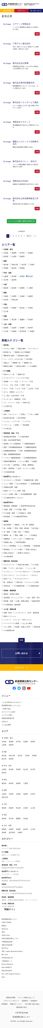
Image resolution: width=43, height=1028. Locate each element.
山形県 (14, 256)
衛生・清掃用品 (9, 468)
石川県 (6, 280)
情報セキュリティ (16, 1004)
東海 (5, 779)
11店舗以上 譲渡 (24, 513)
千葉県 (32, 265)
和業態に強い (8, 542)
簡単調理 (37, 546)
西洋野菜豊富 (21, 542)
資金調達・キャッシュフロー (14, 597)
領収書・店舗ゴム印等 (22, 627)
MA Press (5, 948)
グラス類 (7, 465)
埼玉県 (24, 265)
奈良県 (6, 300)
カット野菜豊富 (25, 546)
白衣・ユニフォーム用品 (26, 468)
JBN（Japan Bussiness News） (13, 951)
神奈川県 (15, 265)
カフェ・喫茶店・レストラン (14, 392)
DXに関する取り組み (32, 1004)
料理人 (23, 414)
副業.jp (4, 926)
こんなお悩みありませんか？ (12, 702)
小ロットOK (17, 539)
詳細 (37, 34)
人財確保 (7, 411)
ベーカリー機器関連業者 (12, 458)
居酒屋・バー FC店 (11, 381)
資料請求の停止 (21, 1007)
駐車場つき (7, 352)
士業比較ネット (7, 961)
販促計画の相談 (23, 565)
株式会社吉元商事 (21, 63)
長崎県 (22, 328)
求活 (3, 932)
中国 (5, 304)
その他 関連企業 (10, 609)
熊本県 (30, 328)
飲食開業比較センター (9, 919)
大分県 (6, 331)
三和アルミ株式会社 (22, 43)
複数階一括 (16, 363)
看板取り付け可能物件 (22, 352)
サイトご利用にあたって (26, 997)
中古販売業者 (24, 437)
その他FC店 (8, 406)
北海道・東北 (8, 249)
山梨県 (6, 276)
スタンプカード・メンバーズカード (16, 575)
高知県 (30, 319)
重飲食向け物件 (9, 356)
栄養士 (17, 425)
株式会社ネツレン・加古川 (24, 161)
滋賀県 (30, 296)
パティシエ (7, 425)
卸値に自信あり (9, 553)
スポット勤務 (33, 414)
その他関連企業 (9, 630)
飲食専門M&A (8, 502)
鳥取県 (6, 308)
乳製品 (27, 532)
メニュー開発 (8, 484)
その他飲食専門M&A (20, 516)
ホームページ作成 (32, 582)
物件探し (7, 345)
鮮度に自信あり (31, 549)
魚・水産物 (7, 528)
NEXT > (29, 236)
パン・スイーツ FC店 (12, 403)
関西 (5, 293)
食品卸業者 (7, 525)
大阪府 (6, 296)
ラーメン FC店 (27, 381)
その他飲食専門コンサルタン (14, 498)
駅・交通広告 (8, 582)
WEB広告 (7, 586)
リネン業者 (7, 627)
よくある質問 (6, 725)
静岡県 (22, 288)
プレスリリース (9, 565)
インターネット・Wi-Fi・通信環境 (27, 613)
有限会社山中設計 (21, 181)
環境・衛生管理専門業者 (12, 440)
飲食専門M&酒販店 (16, 887)
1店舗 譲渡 (8, 509)
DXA (3, 977)
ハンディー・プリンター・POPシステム (18, 620)
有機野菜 (7, 539)
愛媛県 (22, 319)
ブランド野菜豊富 (10, 546)
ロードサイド (33, 348)
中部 (5, 284)
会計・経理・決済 (33, 597)
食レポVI (5, 954)
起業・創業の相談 (22, 601)
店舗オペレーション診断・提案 (14, 491)
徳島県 (6, 319)
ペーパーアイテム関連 (11, 623)
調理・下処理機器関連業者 (13, 447)
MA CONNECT (7, 967)
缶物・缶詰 (17, 532)
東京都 (6, 265)
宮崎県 (14, 331)
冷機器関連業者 (29, 444)
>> (35, 236)
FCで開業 (7, 371)
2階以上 (6, 363)
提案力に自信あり (24, 553)
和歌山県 (15, 300)
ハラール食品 (18, 549)
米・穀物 (7, 532)
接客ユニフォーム (10, 616)
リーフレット (8, 572)
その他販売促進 (33, 586)
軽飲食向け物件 (23, 356)
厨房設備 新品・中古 (11, 433)
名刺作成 (37, 627)
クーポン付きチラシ (23, 572)
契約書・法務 (8, 601)
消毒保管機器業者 (10, 461)
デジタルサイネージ (22, 579)
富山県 (30, 276)
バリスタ (27, 421)
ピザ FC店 (21, 388)
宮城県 (30, 253)
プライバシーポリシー (11, 1001)
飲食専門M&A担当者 (28, 506)
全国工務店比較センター (10, 938)
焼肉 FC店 (26, 385)
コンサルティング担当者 (12, 480)
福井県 (14, 280)
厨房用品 (16, 465)
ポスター (35, 575)
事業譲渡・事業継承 (11, 506)
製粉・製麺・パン (21, 535)
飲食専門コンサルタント (12, 476)
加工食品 (35, 528)
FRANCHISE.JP (7, 958)
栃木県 (14, 268)
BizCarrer (5, 929)
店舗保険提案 (35, 484)
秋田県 (6, 256)
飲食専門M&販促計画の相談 (22, 893)
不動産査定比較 (7, 942)
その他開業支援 (19, 586)
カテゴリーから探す (9, 712)
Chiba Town (6, 935)
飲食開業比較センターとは (11, 705)
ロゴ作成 (35, 565)
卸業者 (6, 521)
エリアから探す (7, 715)
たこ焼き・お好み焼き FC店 (14, 395)
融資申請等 (36, 601)
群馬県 (22, 268)
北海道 (6, 253)
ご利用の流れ (6, 709)
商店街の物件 (21, 366)
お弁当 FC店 (34, 388)
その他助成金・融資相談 (12, 605)
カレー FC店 (8, 388)
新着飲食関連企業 (8, 718)
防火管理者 (22, 418)
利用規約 (4, 1004)
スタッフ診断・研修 (11, 494)
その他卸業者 (8, 556)
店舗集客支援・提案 (31, 480)
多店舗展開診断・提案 (28, 494)
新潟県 (14, 276)
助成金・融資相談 (10, 590)
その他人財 (7, 428)
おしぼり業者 (27, 623)
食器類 (34, 461)
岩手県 (22, 253)
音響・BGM (8, 613)
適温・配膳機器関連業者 (12, 454)
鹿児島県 (23, 331)
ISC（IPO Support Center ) (11, 974)
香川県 (14, 319)
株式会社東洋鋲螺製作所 (24, 83)
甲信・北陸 (7, 273)
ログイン (22, 11)
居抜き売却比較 (7, 945)
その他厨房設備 (9, 472)
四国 (5, 316)
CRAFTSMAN (6, 922)
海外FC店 (26, 403)
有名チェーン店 (9, 374)
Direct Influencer (7, 964)
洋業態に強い (30, 539)
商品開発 (26, 425)
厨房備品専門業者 (10, 437)
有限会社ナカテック (22, 122)
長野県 (22, 276)
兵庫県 (14, 296)
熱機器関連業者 (31, 447)
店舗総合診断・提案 (11, 487)
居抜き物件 (22, 348)
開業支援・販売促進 (11, 561)
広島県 (30, 308)
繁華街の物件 (8, 366)
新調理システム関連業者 (12, 444)
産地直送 (7, 549)
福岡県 (6, 328)
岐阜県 (14, 288)
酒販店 (17, 525)
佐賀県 (14, 328)
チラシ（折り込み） (17, 568)
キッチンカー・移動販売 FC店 (15, 399)
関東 (5, 261)
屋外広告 (19, 582)
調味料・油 (7, 535)
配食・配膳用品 (28, 465)
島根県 (14, 308)
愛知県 (6, 288)
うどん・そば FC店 (11, 385)
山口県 (6, 311)
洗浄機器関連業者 (30, 458)
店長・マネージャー (11, 414)
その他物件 (33, 366)
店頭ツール (7, 579)
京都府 (22, 296)
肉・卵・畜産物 (28, 525)
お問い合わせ (36, 11)
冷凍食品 (34, 535)
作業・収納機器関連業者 (28, 451)
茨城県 (6, 268)
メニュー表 (31, 568)
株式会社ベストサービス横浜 (25, 102)
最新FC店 (21, 374)
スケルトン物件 (9, 348)
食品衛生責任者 (9, 418)
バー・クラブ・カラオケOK (13, 359)
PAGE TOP (19, 668)
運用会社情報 (10, 997)
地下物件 (29, 359)
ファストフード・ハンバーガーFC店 (16, 378)
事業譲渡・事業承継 (9, 881)
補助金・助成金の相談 (11, 594)
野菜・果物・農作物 (22, 528)
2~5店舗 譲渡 (21, 509)
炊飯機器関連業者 (10, 451)
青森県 (14, 253)
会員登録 (8, 11)
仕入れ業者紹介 (21, 484)
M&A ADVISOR (7, 971)
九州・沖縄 (7, 324)
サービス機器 (24, 461)
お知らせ (5, 721)
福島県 (22, 256)
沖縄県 (32, 331)
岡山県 (22, 308)
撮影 (5, 568)
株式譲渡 (7, 516)
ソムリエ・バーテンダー (12, 421)
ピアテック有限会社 (22, 24)
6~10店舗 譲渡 (9, 513)
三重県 (30, 288)
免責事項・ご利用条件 (29, 1001)
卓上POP (37, 572)
